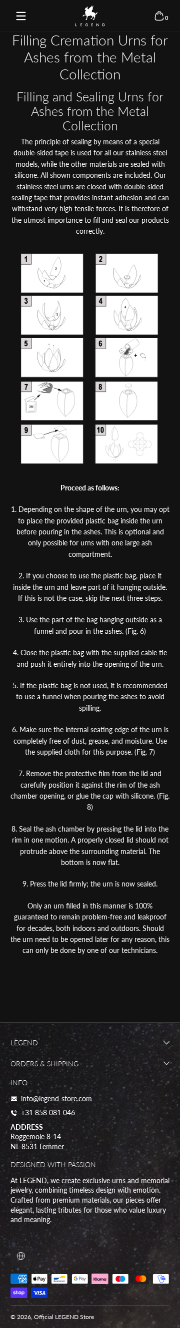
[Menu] (21, 15)
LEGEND (66, 1317)
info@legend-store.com (56, 1098)
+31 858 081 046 (48, 1112)
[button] (159, 16)
